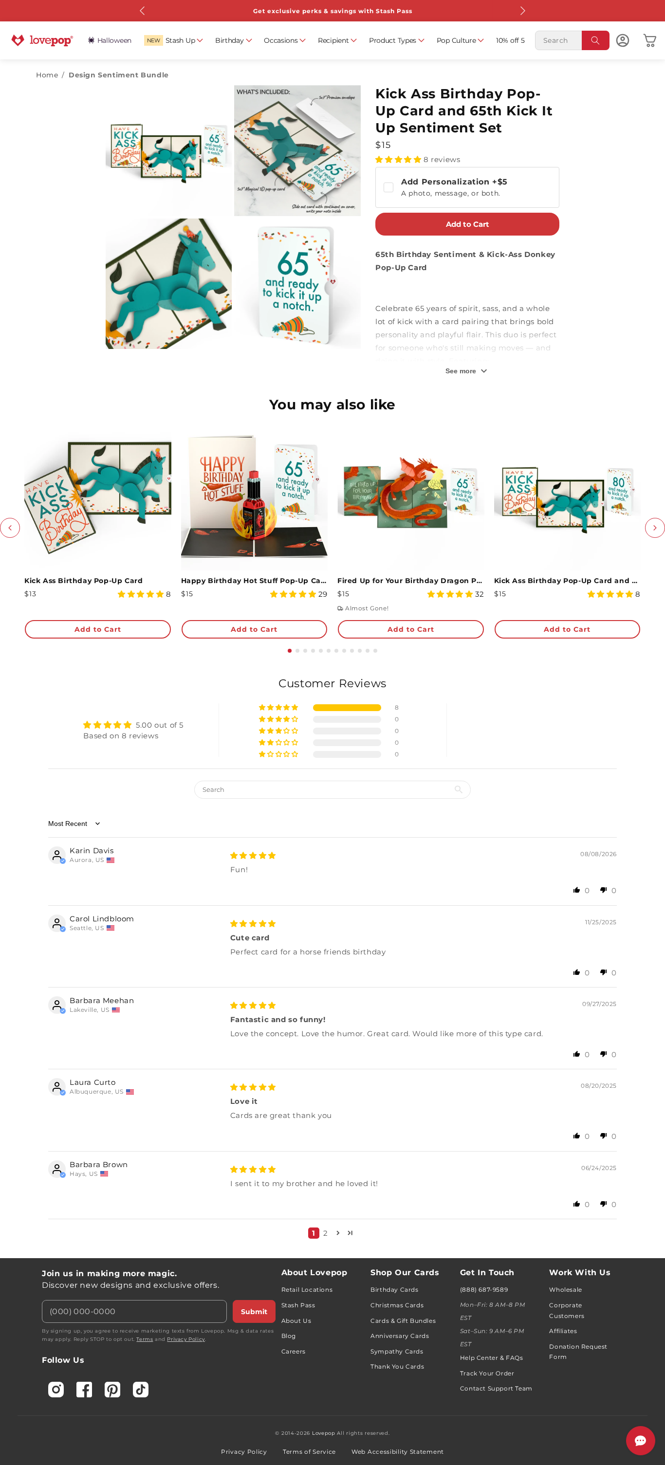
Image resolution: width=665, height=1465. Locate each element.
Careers (293, 1351)
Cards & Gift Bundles (403, 1320)
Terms (144, 1339)
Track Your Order (487, 1373)
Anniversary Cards (399, 1335)
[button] (173, 40)
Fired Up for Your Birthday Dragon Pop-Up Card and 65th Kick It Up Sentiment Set (410, 580)
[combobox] (572, 40)
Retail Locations (307, 1289)
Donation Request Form (578, 1352)
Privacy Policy (185, 1339)
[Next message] (522, 10)
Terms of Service (309, 1451)
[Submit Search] (596, 40)
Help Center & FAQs (491, 1357)
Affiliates (563, 1331)
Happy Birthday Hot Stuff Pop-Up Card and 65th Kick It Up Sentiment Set (254, 580)
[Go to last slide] (10, 528)
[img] (253, 855)
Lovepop (323, 1433)
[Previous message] (142, 10)
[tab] (290, 651)
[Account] (622, 40)
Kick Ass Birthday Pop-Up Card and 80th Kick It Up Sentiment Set (567, 580)
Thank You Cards (397, 1366)
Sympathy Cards (396, 1351)
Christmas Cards (397, 1305)
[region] (332, 961)
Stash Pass (298, 1305)
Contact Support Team (496, 1388)
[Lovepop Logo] (42, 40)
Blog (288, 1335)
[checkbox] (467, 187)
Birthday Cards (394, 1289)
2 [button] (325, 1233)
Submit (254, 1311)
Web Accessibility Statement (397, 1451)
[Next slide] (655, 528)
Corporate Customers (566, 1310)
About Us (296, 1320)
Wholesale (565, 1289)
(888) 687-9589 (484, 1289)
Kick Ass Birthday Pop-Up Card (83, 580)
